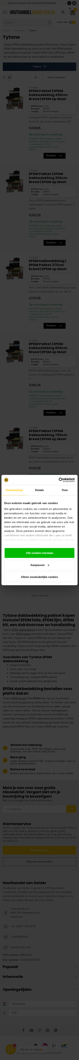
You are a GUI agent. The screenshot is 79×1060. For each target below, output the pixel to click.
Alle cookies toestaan (39, 552)
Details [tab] (39, 490)
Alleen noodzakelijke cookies (39, 576)
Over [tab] (65, 490)
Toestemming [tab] (14, 490)
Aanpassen (37, 564)
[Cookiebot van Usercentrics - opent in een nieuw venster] (59, 480)
